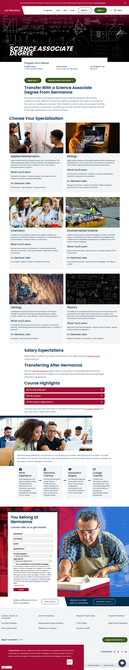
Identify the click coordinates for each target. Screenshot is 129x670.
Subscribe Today (103, 601)
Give (72, 10)
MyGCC (84, 10)
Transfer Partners (116, 615)
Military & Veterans (47, 628)
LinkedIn (125, 651)
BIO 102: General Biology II (36, 390)
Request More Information (59, 80)
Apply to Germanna (114, 640)
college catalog (92, 408)
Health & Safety (94, 665)
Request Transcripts (85, 615)
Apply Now (32, 80)
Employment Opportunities (50, 623)
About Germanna (46, 615)
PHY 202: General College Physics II (39, 402)
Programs (48, 10)
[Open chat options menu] (122, 663)
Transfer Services (40, 371)
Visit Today (81, 623)
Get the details (99, 3)
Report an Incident (10, 640)
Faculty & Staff (83, 628)
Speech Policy (109, 665)
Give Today (49, 601)
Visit (58, 10)
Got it (70, 662)
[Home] (12, 10)
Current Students (9, 623)
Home (11, 45)
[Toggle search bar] (111, 10)
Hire (65, 10)
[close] (125, 3)
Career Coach (93, 356)
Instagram (114, 651)
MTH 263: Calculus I (33, 396)
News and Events (9, 628)
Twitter (122, 651)
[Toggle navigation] (119, 10)
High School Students (118, 623)
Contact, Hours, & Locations (9, 616)
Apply (99, 10)
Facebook (118, 651)
